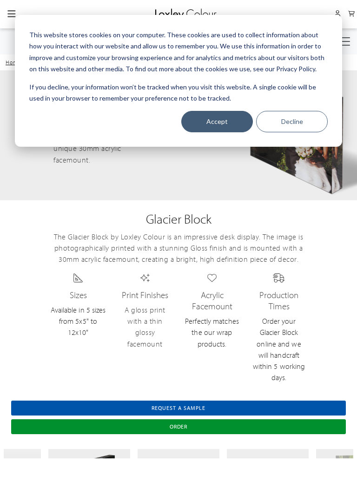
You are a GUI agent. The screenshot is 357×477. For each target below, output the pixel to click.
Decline (292, 121)
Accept (217, 121)
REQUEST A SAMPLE (178, 408)
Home (13, 62)
